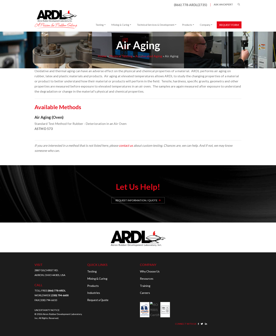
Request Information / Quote (136, 200)
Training (145, 285)
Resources (146, 278)
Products (187, 24)
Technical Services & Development (155, 24)
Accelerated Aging (148, 56)
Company (205, 24)
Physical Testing (121, 56)
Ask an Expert (223, 4)
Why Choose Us (150, 271)
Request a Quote (97, 300)
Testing (100, 24)
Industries (93, 292)
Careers (145, 292)
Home (102, 56)
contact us (126, 145)
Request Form (229, 24)
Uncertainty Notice (47, 310)
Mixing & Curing (120, 24)
